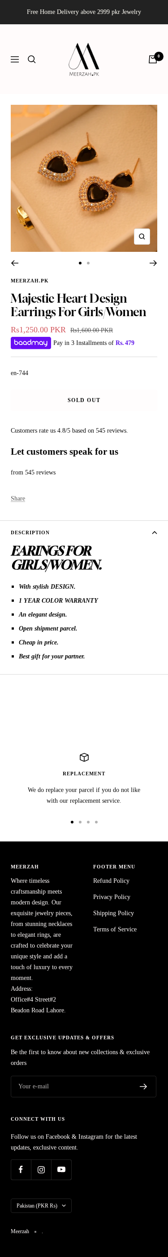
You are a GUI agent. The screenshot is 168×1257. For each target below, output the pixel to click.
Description (30, 532)
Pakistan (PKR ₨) (37, 1206)
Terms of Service (115, 929)
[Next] (153, 263)
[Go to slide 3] (88, 822)
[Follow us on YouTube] (61, 1169)
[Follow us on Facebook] (21, 1169)
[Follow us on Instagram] (41, 1169)
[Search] (32, 59)
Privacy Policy (111, 897)
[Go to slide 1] (80, 263)
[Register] (143, 1086)
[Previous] (14, 263)
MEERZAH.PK (30, 280)
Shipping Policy (113, 913)
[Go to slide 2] (88, 263)
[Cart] (152, 59)
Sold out (84, 400)
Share (18, 498)
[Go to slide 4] (96, 822)
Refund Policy (111, 880)
